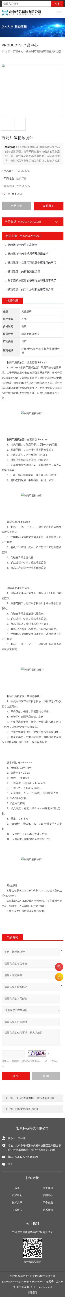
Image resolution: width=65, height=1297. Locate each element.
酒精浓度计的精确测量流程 (24, 271)
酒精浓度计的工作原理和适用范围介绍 (31, 289)
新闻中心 (48, 1195)
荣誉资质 (48, 1202)
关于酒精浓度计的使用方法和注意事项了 (32, 280)
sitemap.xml (45, 1287)
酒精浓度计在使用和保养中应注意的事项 (32, 262)
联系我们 (48, 205)
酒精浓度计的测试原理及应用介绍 (28, 253)
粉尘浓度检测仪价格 (26, 1109)
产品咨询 (16, 205)
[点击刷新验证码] (37, 1053)
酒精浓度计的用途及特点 (22, 244)
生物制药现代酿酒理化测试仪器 (44, 51)
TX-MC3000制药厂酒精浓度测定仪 (35, 1098)
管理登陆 (32, 1292)
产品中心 (18, 51)
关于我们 (48, 1187)
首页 (7, 51)
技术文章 (17, 1202)
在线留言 (17, 1209)
